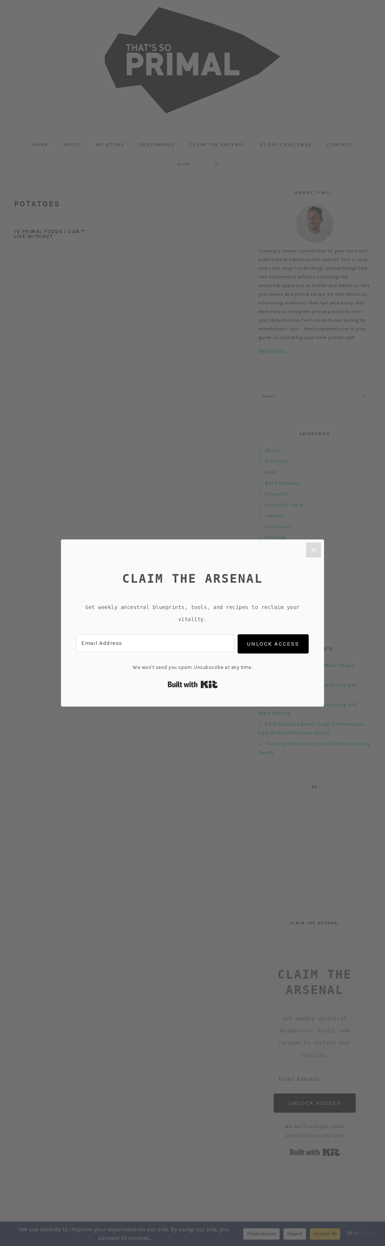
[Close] (313, 549)
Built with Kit (193, 684)
